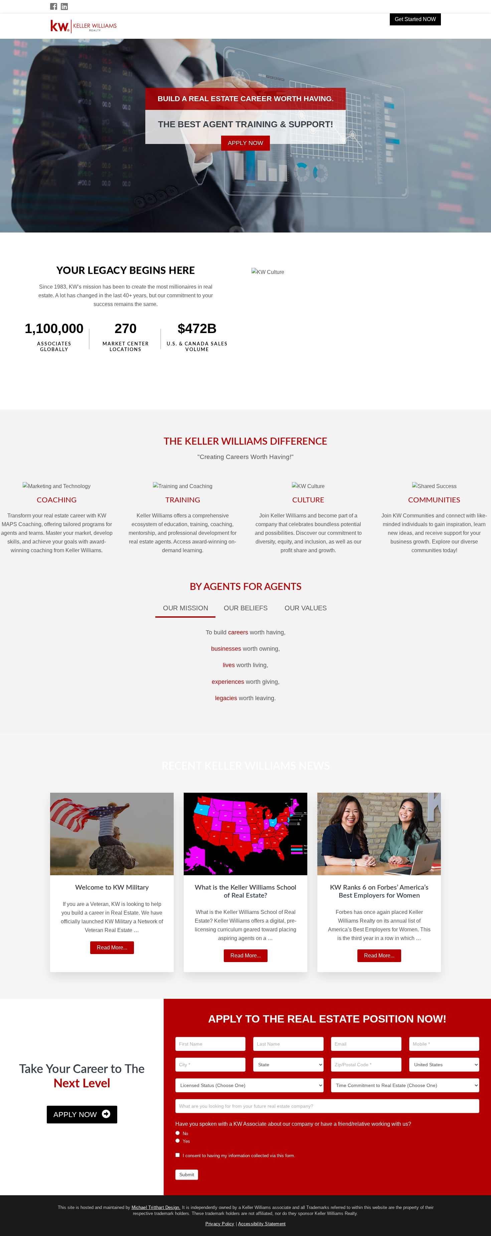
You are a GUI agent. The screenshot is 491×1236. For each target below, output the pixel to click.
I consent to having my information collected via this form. (238, 1155)
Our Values (306, 608)
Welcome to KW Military (112, 887)
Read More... (114, 949)
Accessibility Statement (262, 1223)
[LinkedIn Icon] (64, 6)
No (184, 1133)
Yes (185, 1141)
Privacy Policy (219, 1223)
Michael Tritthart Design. (156, 1207)
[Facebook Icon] (54, 6)
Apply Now (245, 143)
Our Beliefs (246, 608)
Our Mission (185, 608)
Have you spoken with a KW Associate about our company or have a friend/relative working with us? (293, 1124)
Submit (186, 1174)
